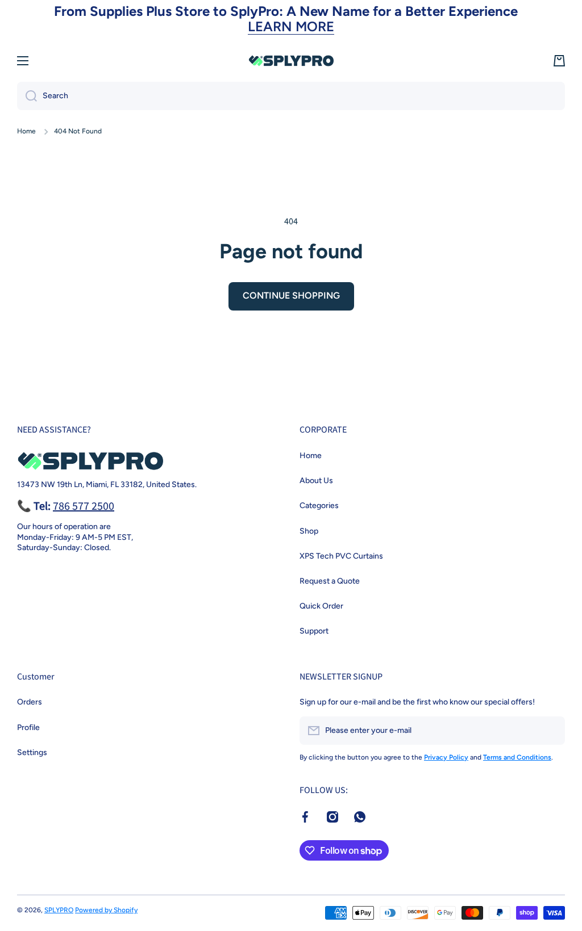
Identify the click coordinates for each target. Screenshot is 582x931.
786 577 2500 (83, 505)
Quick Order (321, 606)
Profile (28, 727)
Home (26, 131)
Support (314, 631)
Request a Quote (330, 581)
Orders (29, 702)
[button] (559, 60)
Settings (32, 752)
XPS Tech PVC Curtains (341, 556)
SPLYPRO (58, 910)
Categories (319, 505)
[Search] (27, 96)
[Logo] (291, 60)
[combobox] (291, 96)
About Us (316, 480)
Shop (309, 531)
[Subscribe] (551, 730)
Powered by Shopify (106, 910)
